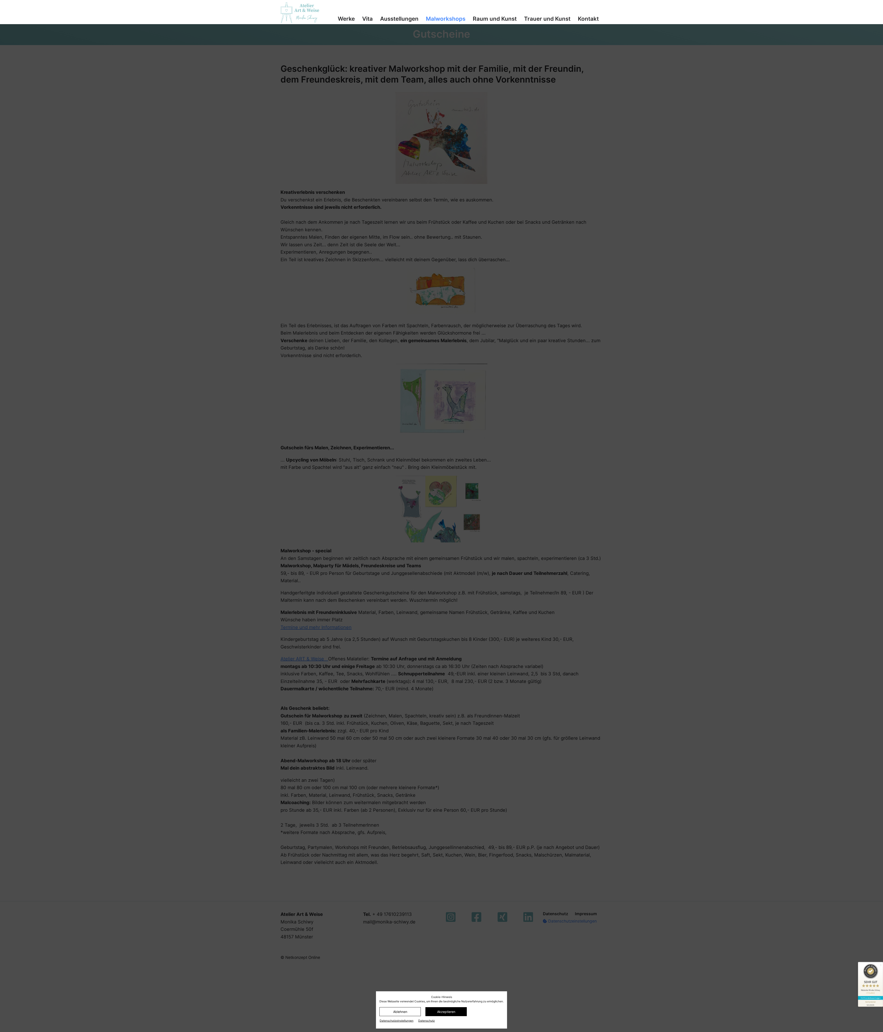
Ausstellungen (399, 18)
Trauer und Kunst (547, 18)
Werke (346, 18)
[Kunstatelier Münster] (304, 12)
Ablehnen (400, 1012)
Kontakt (588, 18)
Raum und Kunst (495, 18)
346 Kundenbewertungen (870, 998)
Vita (367, 18)
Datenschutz (426, 1020)
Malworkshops (445, 18)
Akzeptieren (446, 1012)
